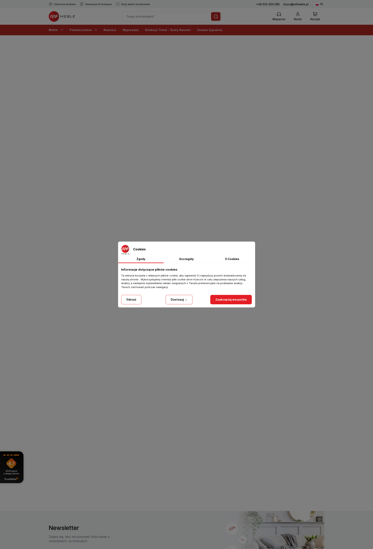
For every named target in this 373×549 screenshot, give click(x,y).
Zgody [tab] (140, 259)
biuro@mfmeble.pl (296, 4)
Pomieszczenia (81, 30)
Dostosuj (177, 299)
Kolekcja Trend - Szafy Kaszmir (168, 30)
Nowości (110, 30)
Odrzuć (131, 299)
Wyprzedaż (131, 30)
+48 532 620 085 (268, 4)
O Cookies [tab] (232, 259)
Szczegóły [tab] (186, 259)
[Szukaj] (215, 16)
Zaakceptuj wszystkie (231, 299)
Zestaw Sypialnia (209, 30)
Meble (54, 30)
